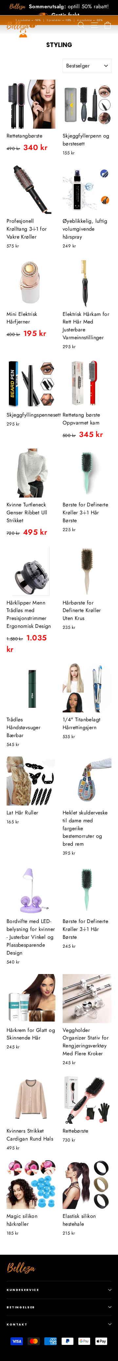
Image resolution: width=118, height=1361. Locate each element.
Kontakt (17, 1324)
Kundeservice (23, 1290)
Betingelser (21, 1307)
